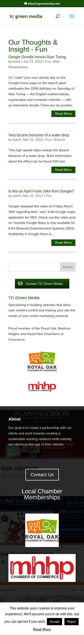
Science (59, 139)
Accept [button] (54, 621)
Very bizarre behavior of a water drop (38, 135)
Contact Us (42, 474)
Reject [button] (71, 621)
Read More (63, 113)
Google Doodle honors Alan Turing (37, 57)
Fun (48, 61)
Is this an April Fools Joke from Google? (41, 191)
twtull (16, 61)
